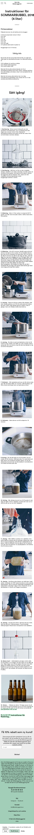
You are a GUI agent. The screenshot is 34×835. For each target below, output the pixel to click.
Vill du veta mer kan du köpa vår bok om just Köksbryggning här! (19, 781)
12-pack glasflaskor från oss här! (16, 708)
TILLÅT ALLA (14, 831)
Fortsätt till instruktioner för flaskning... (13, 716)
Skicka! (17, 754)
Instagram (13, 801)
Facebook (20, 801)
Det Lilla (17, 3)
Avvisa (23, 831)
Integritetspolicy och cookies (17, 811)
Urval (5, 831)
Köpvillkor (17, 815)
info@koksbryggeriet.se (17, 807)
